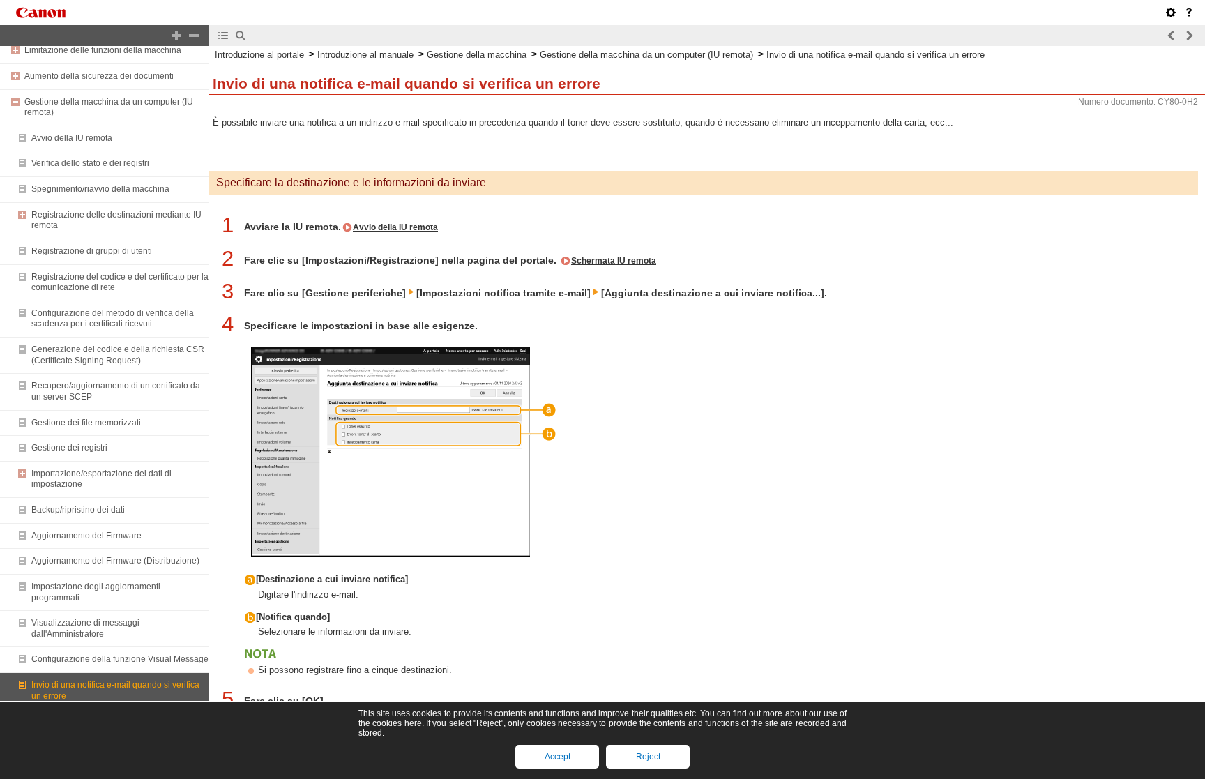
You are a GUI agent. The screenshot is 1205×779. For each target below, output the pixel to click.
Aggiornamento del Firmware (86, 535)
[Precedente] (1171, 35)
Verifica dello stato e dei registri (90, 163)
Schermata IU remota (613, 261)
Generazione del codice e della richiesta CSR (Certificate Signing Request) (117, 355)
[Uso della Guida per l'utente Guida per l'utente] (1189, 12)
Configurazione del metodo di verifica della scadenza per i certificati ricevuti (112, 318)
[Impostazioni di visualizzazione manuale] (1171, 12)
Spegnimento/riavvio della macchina (100, 189)
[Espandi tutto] (176, 35)
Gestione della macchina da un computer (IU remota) (646, 55)
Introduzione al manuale (365, 55)
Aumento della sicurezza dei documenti (99, 76)
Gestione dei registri (69, 448)
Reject (648, 757)
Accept (557, 757)
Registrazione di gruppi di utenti (91, 251)
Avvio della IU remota (71, 138)
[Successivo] (1189, 35)
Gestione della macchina (476, 55)
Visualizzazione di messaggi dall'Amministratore (85, 628)
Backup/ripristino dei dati (78, 510)
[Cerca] (240, 35)
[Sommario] (223, 35)
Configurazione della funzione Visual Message (120, 659)
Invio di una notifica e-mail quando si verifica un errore (875, 55)
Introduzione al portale (259, 55)
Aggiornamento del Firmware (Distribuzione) (115, 561)
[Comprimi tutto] (194, 35)
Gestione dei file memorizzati (86, 423)
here (413, 723)
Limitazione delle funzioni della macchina (102, 50)
